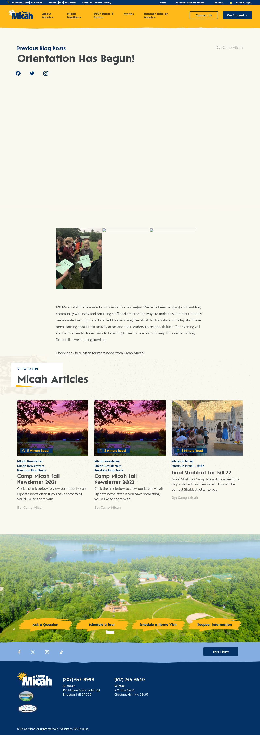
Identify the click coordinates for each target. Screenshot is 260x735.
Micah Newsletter (30, 461)
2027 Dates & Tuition (103, 15)
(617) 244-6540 (67, 2)
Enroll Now (221, 652)
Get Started (235, 15)
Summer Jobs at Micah (190, 2)
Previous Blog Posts (41, 48)
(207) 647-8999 (33, 2)
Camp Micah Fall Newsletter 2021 (38, 479)
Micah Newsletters (30, 466)
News (163, 2)
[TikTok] (61, 653)
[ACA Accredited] (27, 708)
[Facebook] (18, 74)
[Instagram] (45, 74)
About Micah (46, 15)
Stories (129, 14)
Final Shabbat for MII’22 (201, 473)
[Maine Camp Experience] (25, 695)
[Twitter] (32, 74)
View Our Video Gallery (97, 2)
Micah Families (73, 15)
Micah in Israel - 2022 (188, 466)
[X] (33, 653)
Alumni (218, 2)
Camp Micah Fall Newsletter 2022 (115, 479)
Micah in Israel (182, 461)
